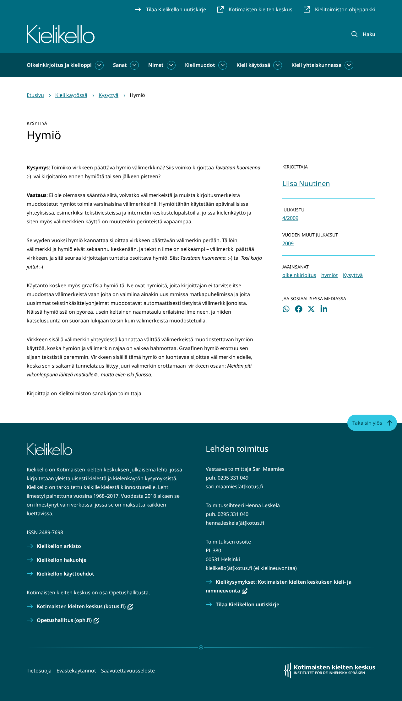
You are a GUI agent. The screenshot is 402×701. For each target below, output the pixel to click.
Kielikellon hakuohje (61, 559)
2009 (288, 243)
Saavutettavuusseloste (128, 670)
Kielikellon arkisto (59, 546)
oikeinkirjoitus (299, 275)
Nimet (156, 64)
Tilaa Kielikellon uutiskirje (247, 604)
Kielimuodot (200, 64)
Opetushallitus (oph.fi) (68, 620)
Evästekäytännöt (76, 670)
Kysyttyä (353, 275)
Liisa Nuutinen (306, 183)
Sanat (120, 64)
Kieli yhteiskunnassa (316, 64)
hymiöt (329, 275)
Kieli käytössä (253, 64)
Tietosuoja (39, 670)
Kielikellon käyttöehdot (65, 573)
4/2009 (290, 218)
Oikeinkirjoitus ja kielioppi (59, 64)
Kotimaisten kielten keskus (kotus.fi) (85, 606)
